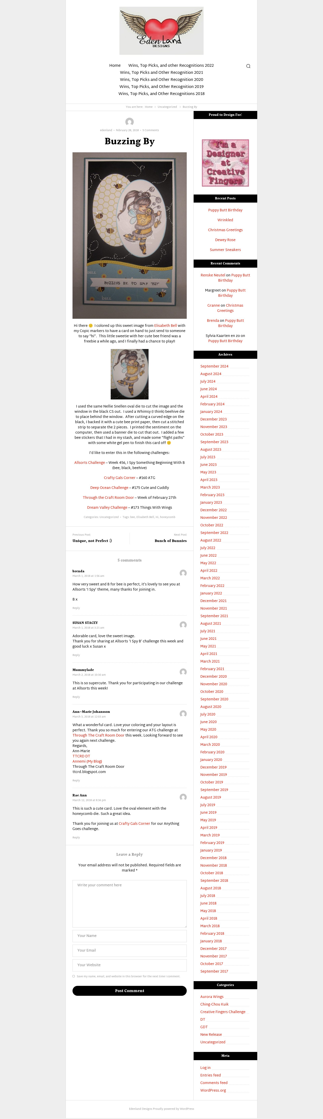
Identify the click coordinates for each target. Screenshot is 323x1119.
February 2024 (212, 404)
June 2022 (208, 555)
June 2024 (208, 389)
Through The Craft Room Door (98, 735)
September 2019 (214, 790)
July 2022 (207, 548)
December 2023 (213, 419)
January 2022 (211, 593)
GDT (204, 1027)
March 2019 (210, 835)
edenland (106, 130)
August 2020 (210, 707)
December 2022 (213, 510)
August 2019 (210, 797)
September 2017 (214, 971)
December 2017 (213, 949)
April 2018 (208, 918)
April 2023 (208, 480)
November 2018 (213, 866)
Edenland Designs (140, 1109)
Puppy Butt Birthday (225, 210)
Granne (213, 306)
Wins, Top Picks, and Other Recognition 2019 (161, 87)
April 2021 (208, 654)
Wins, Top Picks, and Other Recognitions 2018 (161, 94)
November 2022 (213, 518)
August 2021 (210, 624)
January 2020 (211, 760)
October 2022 (211, 525)
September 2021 (214, 616)
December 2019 (213, 767)
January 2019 (211, 850)
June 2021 (208, 639)
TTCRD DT (81, 756)
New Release (211, 1035)
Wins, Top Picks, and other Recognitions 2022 (171, 66)
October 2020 (211, 692)
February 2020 (212, 752)
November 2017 (213, 956)
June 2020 (208, 722)
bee (132, 517)
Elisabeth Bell (165, 326)
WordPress (187, 1109)
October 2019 (211, 782)
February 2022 (212, 586)
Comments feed (214, 1083)
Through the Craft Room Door (108, 498)
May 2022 (208, 563)
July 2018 (207, 896)
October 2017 (211, 964)
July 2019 (207, 805)
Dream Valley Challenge (107, 508)
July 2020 (207, 714)
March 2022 (210, 578)
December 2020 (213, 677)
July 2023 (207, 457)
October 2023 (211, 434)
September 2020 (214, 699)
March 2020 (210, 745)
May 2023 (208, 472)
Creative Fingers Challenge (222, 1012)
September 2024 (214, 366)
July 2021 (207, 631)
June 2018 (208, 903)
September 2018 (214, 881)
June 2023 (208, 465)
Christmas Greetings (225, 230)
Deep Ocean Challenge (109, 488)
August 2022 (210, 540)
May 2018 (208, 911)
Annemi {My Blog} (87, 762)
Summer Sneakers (225, 250)
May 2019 (208, 820)
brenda (78, 571)
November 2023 (213, 427)
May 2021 (208, 646)
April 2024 (209, 397)
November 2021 (213, 608)
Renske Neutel (213, 275)
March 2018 (210, 926)
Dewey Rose (225, 240)
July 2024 (208, 381)
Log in (205, 1068)
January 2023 (211, 503)
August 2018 (210, 888)
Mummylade (83, 670)
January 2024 (211, 412)
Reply (76, 608)
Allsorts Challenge (89, 463)
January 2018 (211, 941)
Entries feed (210, 1075)
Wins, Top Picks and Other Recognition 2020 (161, 80)
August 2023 (210, 450)
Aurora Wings (212, 997)
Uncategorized (167, 107)
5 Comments (150, 130)
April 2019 (208, 828)
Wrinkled (225, 220)
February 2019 (212, 843)
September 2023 (214, 442)
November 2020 (213, 684)
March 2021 (210, 661)
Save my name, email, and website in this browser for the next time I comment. (128, 976)
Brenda (213, 321)
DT (202, 1019)
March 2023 (210, 487)
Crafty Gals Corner (119, 478)
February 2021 (212, 669)
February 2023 (212, 495)
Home (115, 66)
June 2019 (208, 813)
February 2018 (212, 934)
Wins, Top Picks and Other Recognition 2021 (161, 73)
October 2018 (211, 873)
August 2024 (210, 374)
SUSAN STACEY (85, 623)
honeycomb (167, 517)
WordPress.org (213, 1090)
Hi (157, 517)
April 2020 (208, 737)
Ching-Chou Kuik (214, 1004)
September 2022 (214, 533)
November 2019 (213, 775)
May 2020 (208, 729)
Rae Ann (80, 795)
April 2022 (208, 571)
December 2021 (213, 601)
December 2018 (213, 858)
